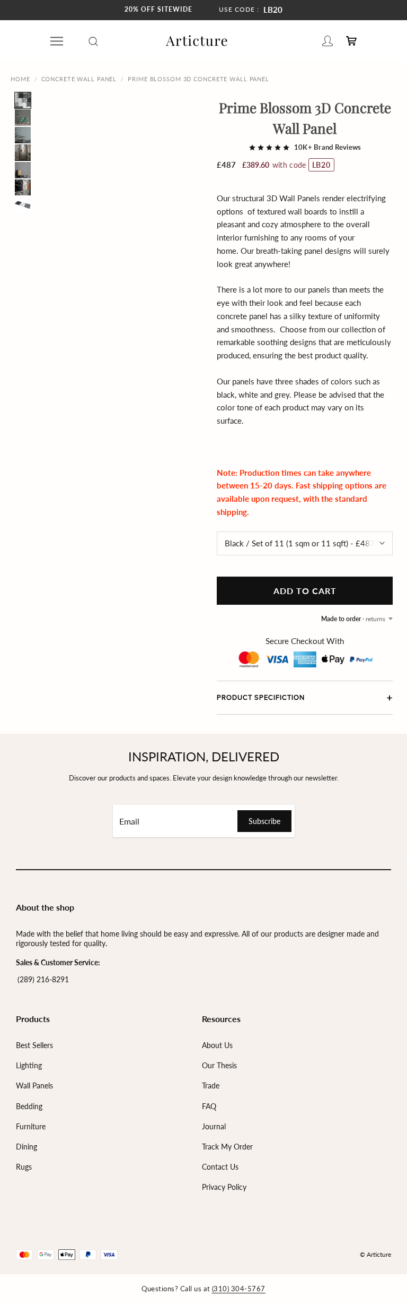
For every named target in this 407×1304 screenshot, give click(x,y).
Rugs (24, 1166)
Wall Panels (34, 1085)
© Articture (375, 1254)
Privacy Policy (224, 1186)
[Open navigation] (56, 41)
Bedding (29, 1106)
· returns (353, 619)
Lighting (29, 1065)
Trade (210, 1085)
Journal (214, 1126)
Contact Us (220, 1166)
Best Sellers (34, 1045)
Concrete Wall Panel (79, 78)
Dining (26, 1146)
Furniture (31, 1126)
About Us (217, 1045)
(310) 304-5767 (239, 1288)
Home (20, 78)
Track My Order (227, 1146)
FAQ (209, 1106)
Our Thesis (219, 1065)
